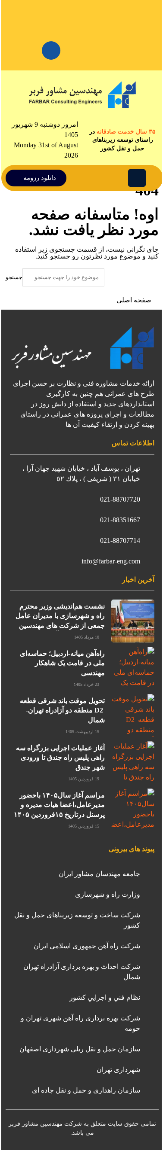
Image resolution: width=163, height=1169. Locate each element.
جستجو (14, 277)
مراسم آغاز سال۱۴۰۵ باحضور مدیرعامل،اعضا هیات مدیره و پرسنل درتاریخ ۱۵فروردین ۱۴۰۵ (59, 805)
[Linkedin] (51, 50)
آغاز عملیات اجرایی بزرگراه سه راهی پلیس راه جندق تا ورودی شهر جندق (60, 757)
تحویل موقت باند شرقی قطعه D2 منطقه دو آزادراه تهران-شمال (62, 710)
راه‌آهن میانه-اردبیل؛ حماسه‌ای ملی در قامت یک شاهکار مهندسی (62, 663)
